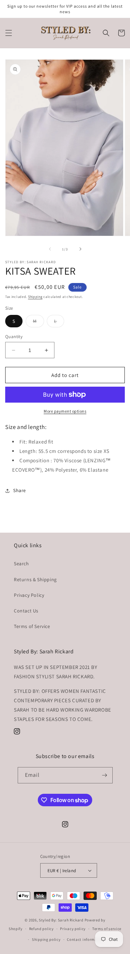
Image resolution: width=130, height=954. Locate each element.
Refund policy (41, 928)
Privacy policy (73, 928)
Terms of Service (32, 626)
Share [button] (19, 490)
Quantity (14, 337)
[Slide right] (80, 249)
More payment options (65, 411)
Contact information (85, 939)
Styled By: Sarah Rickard (61, 920)
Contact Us (26, 611)
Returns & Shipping (35, 579)
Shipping (35, 296)
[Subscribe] (104, 775)
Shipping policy (46, 939)
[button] (8, 33)
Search (21, 563)
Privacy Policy (29, 595)
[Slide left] (50, 249)
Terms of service (106, 928)
